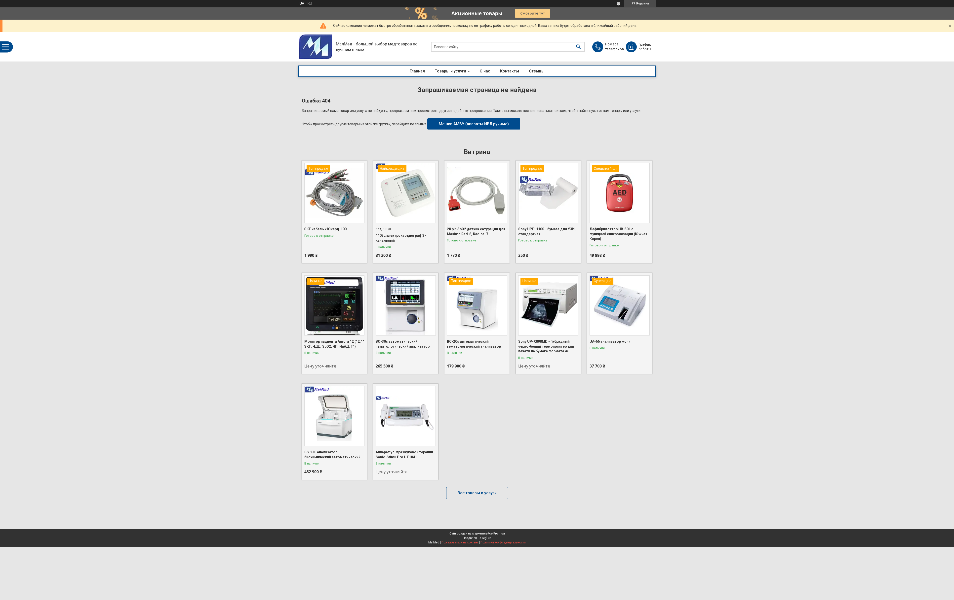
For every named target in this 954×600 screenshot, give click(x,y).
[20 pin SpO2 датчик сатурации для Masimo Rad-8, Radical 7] (477, 193)
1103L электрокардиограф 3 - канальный (401, 237)
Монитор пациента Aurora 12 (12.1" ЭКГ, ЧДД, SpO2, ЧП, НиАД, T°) (334, 343)
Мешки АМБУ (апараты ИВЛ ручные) (474, 124)
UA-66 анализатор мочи (610, 341)
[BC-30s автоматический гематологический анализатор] (406, 305)
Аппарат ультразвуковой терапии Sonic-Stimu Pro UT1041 (404, 454)
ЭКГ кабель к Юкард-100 (325, 229)
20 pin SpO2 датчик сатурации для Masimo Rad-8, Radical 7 (476, 231)
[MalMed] (315, 46)
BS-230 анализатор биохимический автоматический (332, 454)
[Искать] (578, 46)
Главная (417, 71)
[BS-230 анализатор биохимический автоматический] (334, 416)
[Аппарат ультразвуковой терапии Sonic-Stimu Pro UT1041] (406, 416)
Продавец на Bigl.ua (477, 538)
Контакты (509, 71)
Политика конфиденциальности (503, 542)
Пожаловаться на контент (459, 542)
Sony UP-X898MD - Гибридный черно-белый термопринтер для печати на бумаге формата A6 (546, 346)
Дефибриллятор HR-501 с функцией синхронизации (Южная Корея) (618, 234)
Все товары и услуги (477, 493)
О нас (485, 71)
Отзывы (537, 71)
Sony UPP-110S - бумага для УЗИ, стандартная (547, 231)
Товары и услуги (450, 71)
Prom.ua (499, 533)
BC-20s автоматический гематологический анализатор (474, 343)
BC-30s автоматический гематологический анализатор (403, 343)
